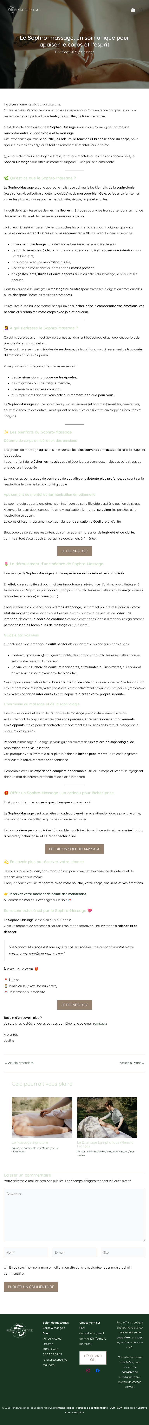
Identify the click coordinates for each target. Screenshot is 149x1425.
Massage (87, 52)
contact (100, 1023)
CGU (112, 1407)
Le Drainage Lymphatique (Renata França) (105, 1144)
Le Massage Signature (30, 1142)
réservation (93, 1358)
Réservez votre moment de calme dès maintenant (47, 894)
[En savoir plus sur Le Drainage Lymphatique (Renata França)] (107, 1117)
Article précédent (18, 1062)
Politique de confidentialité (92, 1407)
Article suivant (132, 1062)
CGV (119, 1407)
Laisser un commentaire (25, 1147)
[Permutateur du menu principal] (141, 10)
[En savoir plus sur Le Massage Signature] (42, 1117)
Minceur (123, 1151)
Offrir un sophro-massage (74, 849)
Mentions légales (64, 1407)
